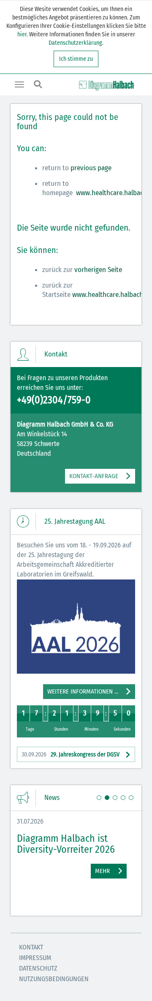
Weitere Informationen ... (82, 691)
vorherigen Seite (98, 269)
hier (22, 34)
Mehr (102, 871)
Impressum (35, 958)
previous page (91, 167)
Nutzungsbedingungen (54, 979)
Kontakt (31, 947)
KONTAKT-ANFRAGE (93, 476)
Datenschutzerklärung (75, 42)
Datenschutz (38, 968)
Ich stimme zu (76, 59)
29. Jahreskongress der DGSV (70, 754)
